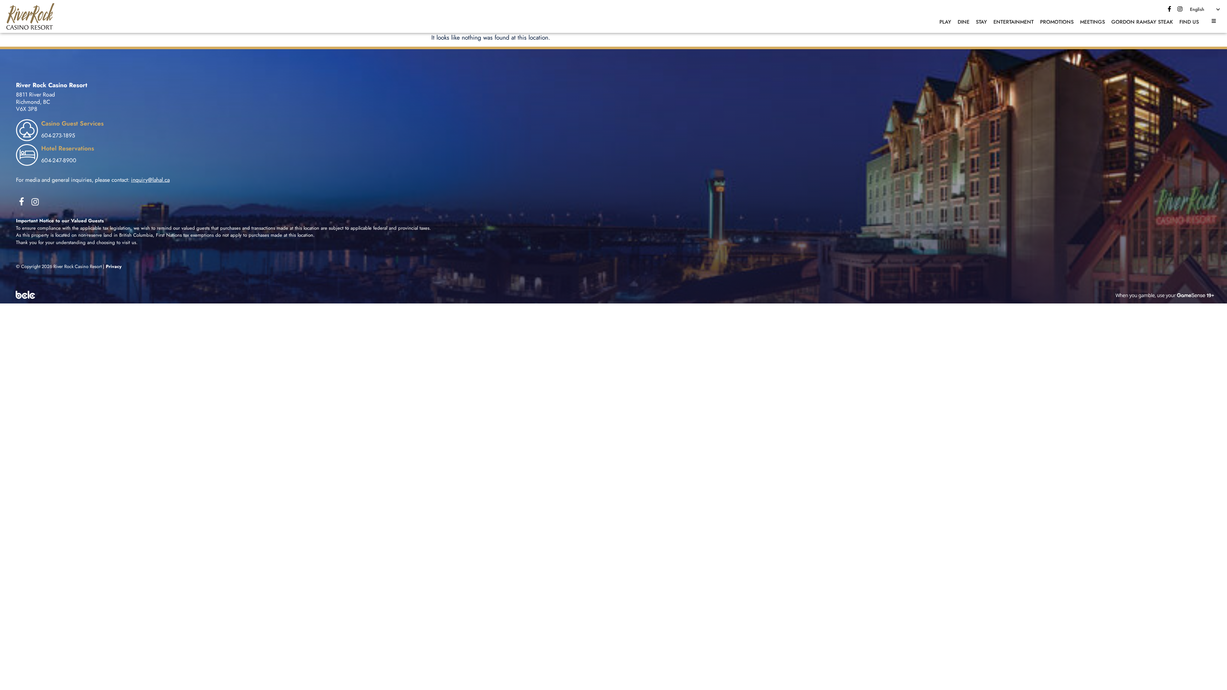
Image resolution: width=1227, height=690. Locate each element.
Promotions (1057, 22)
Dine (963, 22)
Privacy (114, 266)
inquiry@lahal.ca (150, 180)
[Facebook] (1169, 9)
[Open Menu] (1213, 21)
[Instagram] (35, 202)
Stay (981, 22)
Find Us (1189, 22)
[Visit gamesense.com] (613, 294)
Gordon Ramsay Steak (1142, 22)
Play (945, 22)
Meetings (1092, 22)
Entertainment (1013, 22)
